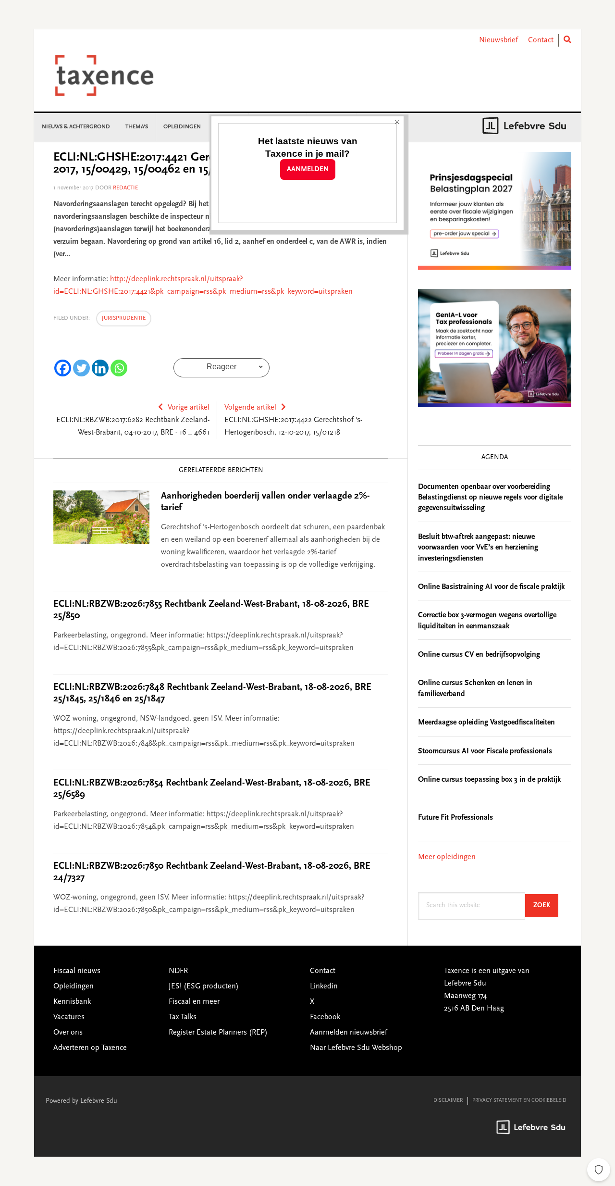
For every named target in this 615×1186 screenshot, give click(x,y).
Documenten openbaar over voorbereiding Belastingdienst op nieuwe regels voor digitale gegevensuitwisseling (490, 497)
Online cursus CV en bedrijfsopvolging (479, 655)
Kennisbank (72, 1002)
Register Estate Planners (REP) (218, 1032)
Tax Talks (183, 1017)
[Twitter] (81, 368)
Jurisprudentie (124, 318)
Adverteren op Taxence (90, 1048)
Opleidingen (73, 986)
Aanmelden (308, 169)
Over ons (68, 1032)
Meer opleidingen (447, 857)
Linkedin (324, 986)
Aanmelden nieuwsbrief (348, 1032)
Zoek (545, 905)
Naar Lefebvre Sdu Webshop (356, 1048)
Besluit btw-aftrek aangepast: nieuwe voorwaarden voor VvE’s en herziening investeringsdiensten (478, 547)
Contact (541, 40)
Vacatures (69, 1017)
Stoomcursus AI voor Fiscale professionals (485, 751)
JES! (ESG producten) (204, 986)
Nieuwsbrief (498, 40)
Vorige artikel (188, 408)
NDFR (178, 971)
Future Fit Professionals (455, 818)
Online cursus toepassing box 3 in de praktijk (489, 780)
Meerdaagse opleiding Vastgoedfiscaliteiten (486, 722)
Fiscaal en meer (194, 1002)
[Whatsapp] (119, 368)
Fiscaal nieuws (76, 971)
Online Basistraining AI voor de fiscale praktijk (491, 587)
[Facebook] (62, 368)
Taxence (116, 75)
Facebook (325, 1017)
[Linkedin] (100, 368)
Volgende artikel (250, 408)
